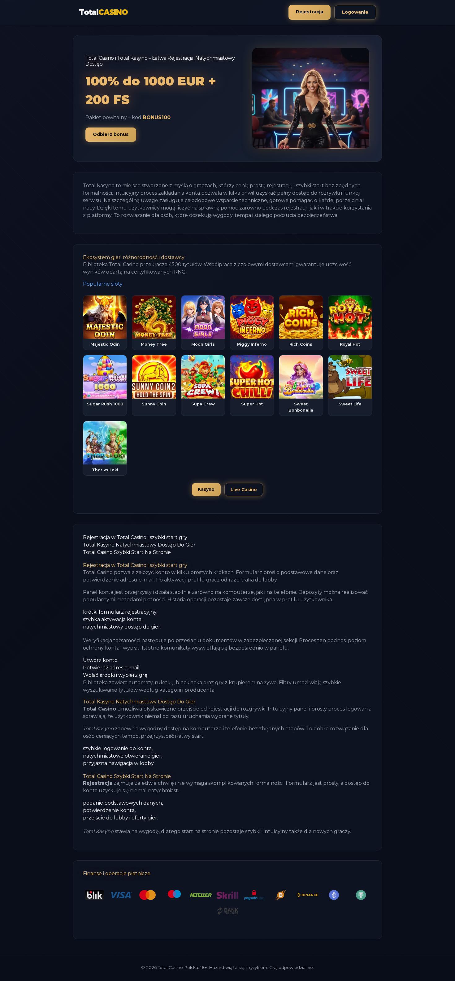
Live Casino (244, 489)
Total (103, 12)
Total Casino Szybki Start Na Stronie (127, 552)
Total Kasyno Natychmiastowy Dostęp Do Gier (139, 545)
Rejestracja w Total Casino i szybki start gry (135, 537)
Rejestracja (309, 12)
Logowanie (355, 12)
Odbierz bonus (111, 134)
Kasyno (206, 489)
